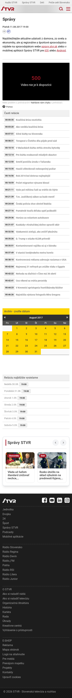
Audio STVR (11, 2)
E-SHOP (7, 640)
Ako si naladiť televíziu (16, 598)
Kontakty (8, 672)
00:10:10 (9, 147)
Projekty (7, 667)
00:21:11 (9, 189)
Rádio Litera (10, 574)
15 (17, 340)
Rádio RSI (8, 569)
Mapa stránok (11, 649)
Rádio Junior (10, 578)
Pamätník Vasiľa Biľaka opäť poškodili (36, 210)
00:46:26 (9, 294)
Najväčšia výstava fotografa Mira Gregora (38, 294)
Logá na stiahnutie (14, 654)
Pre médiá (8, 658)
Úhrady (7, 621)
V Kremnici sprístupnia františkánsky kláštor (39, 287)
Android (61, 50)
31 (36, 351)
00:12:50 (9, 161)
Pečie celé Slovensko (59, 2)
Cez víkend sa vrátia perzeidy (31, 280)
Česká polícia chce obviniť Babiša (33, 203)
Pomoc (9, 107)
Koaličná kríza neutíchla (29, 120)
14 (7, 340)
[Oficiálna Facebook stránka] (44, 500)
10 (36, 334)
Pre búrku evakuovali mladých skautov (36, 154)
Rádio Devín (10, 556)
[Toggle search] (60, 9)
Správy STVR (29, 2)
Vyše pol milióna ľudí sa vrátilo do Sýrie (37, 189)
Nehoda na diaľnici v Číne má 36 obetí (36, 273)
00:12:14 (9, 154)
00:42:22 (9, 273)
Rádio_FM (8, 560)
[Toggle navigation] (68, 9)
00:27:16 (9, 210)
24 (36, 345)
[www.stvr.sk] (9, 500)
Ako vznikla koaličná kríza (29, 127)
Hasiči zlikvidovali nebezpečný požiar (36, 168)
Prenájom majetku (13, 663)
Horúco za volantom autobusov (32, 217)
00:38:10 (9, 259)
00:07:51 (9, 134)
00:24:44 (9, 203)
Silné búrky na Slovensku (29, 134)
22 (17, 345)
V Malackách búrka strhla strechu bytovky (38, 147)
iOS (47, 50)
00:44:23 (9, 287)
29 (17, 351)
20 (64, 340)
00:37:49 (9, 252)
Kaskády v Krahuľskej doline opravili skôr (37, 224)
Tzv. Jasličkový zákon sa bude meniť (35, 196)
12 (55, 334)
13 (64, 334)
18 (45, 340)
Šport (6, 523)
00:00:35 (9, 120)
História (7, 607)
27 (64, 345)
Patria (6, 565)
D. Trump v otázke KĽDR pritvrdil (33, 238)
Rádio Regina (10, 551)
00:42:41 (9, 280)
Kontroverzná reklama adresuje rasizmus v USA (41, 259)
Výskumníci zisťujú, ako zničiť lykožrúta (36, 231)
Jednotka (8, 509)
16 (26, 340)
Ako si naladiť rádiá (14, 593)
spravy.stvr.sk (49, 46)
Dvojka (7, 514)
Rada (6, 616)
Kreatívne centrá (12, 625)
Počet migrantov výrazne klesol (32, 182)
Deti (42, 2)
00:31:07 (9, 224)
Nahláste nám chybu (40, 102)
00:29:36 (9, 217)
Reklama (8, 645)
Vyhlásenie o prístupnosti (17, 630)
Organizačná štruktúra (16, 603)
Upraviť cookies (12, 677)
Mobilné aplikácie (13, 536)
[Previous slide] (55, 442)
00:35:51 (9, 245)
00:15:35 (9, 168)
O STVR (7, 589)
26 (55, 345)
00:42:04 (9, 266)
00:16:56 (9, 175)
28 (7, 351)
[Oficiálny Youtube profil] (52, 500)
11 (45, 334)
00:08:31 (9, 141)
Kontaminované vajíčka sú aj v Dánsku (36, 245)
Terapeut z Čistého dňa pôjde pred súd (36, 141)
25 (45, 345)
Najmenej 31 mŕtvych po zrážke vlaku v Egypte (40, 266)
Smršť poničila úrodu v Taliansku (33, 161)
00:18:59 (9, 182)
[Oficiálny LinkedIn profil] (59, 500)
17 (36, 340)
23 (26, 345)
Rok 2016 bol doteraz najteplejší (33, 175)
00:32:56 (9, 231)
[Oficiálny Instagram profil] (67, 500)
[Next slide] (63, 442)
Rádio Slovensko (12, 547)
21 (7, 345)
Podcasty (8, 532)
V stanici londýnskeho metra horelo (34, 252)
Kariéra (7, 612)
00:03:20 (9, 127)
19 (55, 340)
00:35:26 (9, 238)
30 (26, 351)
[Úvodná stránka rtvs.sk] (7, 9)
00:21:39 (9, 196)
